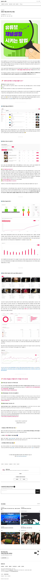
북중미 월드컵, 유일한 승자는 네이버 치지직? (7, 527)
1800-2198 (7, 571)
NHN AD (3, 563)
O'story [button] (21, 4)
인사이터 (14, 4)
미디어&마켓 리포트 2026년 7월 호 (26, 508)
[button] (38, 503)
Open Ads (3, 1)
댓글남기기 (37, 491)
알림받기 (20, 473)
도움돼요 (17, 479)
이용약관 (2, 574)
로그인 (39, 1)
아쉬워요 (24, 479)
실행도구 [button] (17, 4)
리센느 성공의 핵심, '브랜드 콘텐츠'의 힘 (26, 527)
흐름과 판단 (10, 4)
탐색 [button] (3, 4)
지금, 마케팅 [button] (6, 4)
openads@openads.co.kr (14, 571)
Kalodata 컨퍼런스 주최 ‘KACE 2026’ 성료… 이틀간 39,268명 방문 (10, 509)
